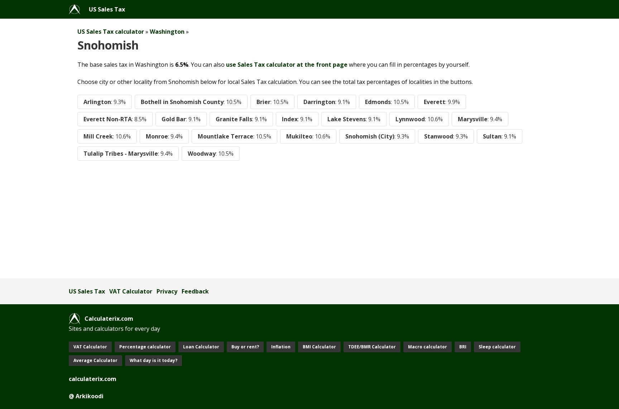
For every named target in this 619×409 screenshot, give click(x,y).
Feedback (195, 291)
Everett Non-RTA (115, 119)
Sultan (499, 136)
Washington (167, 32)
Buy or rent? (245, 347)
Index (297, 119)
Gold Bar (181, 119)
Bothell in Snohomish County (191, 102)
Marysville (480, 119)
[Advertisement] (284, 219)
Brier (272, 102)
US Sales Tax (107, 9)
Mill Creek (107, 136)
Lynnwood (419, 119)
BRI (462, 347)
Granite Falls (241, 119)
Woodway (211, 154)
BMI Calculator (319, 347)
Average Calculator (95, 360)
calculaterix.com (92, 379)
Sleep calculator (497, 347)
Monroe (164, 136)
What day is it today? (153, 360)
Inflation (281, 347)
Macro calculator (427, 347)
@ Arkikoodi (86, 396)
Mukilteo (308, 136)
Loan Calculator (201, 347)
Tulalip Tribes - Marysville (128, 154)
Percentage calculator (145, 347)
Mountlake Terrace (234, 136)
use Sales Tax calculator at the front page (286, 65)
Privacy (167, 291)
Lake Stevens (353, 119)
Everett (442, 102)
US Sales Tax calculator (110, 32)
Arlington (104, 102)
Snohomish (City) (377, 136)
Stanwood (446, 136)
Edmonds (387, 102)
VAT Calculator (130, 291)
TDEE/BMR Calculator (372, 347)
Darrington (326, 102)
